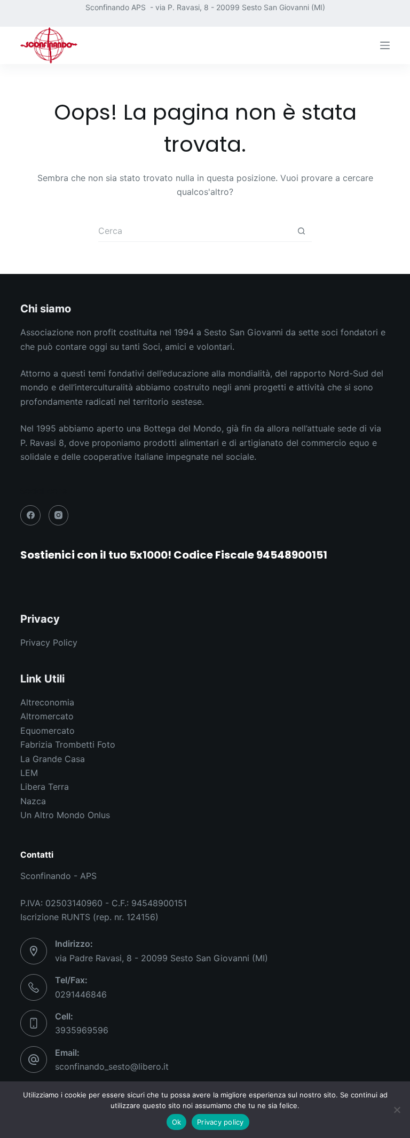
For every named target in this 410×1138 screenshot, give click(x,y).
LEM (29, 772)
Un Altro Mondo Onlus (65, 815)
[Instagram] (43, 14)
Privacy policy (220, 1122)
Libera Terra (44, 786)
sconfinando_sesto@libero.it (112, 1066)
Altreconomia (47, 702)
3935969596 (81, 1030)
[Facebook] (24, 14)
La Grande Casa (52, 759)
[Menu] (385, 45)
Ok (177, 1122)
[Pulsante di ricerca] (301, 231)
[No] (396, 1109)
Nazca (33, 801)
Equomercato (47, 730)
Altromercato (47, 716)
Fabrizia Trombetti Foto (67, 744)
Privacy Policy (48, 642)
